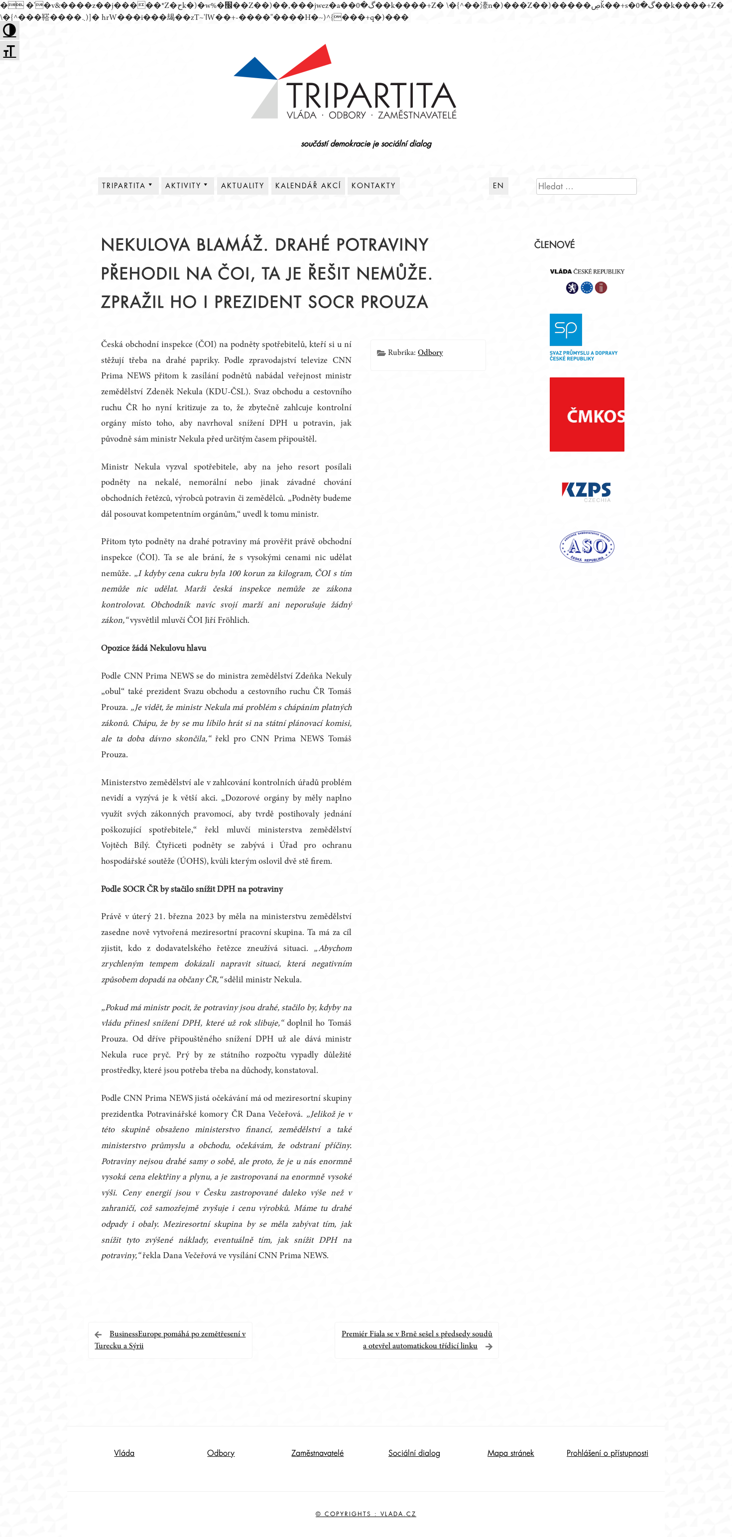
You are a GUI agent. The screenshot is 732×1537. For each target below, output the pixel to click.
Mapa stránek (511, 1453)
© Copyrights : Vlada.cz (366, 1514)
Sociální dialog (414, 1453)
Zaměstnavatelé (317, 1453)
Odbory (430, 353)
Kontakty (374, 185)
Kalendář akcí (308, 185)
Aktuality (242, 185)
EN (498, 185)
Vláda (124, 1453)
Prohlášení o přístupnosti (607, 1453)
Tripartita (124, 185)
